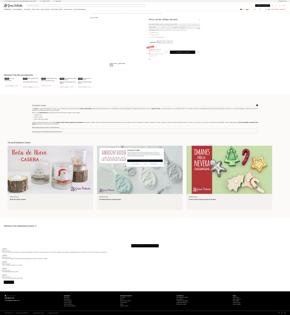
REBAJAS (282, 9)
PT (260, 9)
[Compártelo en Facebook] (206, 48)
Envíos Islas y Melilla (125, 300)
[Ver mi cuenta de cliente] (276, 5)
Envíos (122, 299)
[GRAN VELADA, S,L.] (15, 6)
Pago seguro (179, 299)
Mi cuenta (122, 297)
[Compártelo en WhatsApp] (204, 48)
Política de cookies (181, 304)
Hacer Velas (236, 300)
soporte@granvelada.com (12, 300)
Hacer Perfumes (68, 304)
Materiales (66, 297)
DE (243, 9)
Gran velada (236, 297)
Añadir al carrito (183, 52)
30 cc (158, 42)
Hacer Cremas (67, 302)
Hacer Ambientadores (70, 306)
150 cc (164, 42)
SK (249, 9)
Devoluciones (123, 302)
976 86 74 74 (282, 1)
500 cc (170, 42)
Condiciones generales (182, 300)
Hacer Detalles (237, 304)
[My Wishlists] (272, 5)
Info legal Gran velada (182, 297)
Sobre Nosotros (124, 306)
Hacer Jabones (68, 300)
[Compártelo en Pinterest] (207, 48)
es (284, 5)
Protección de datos (181, 302)
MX (254, 9)
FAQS (121, 304)
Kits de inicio (67, 299)
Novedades (275, 9)
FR (266, 9)
